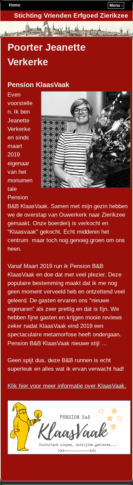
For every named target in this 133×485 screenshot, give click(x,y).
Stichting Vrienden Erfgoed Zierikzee (71, 15)
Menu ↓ (116, 5)
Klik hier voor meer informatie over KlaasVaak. (67, 386)
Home (14, 5)
